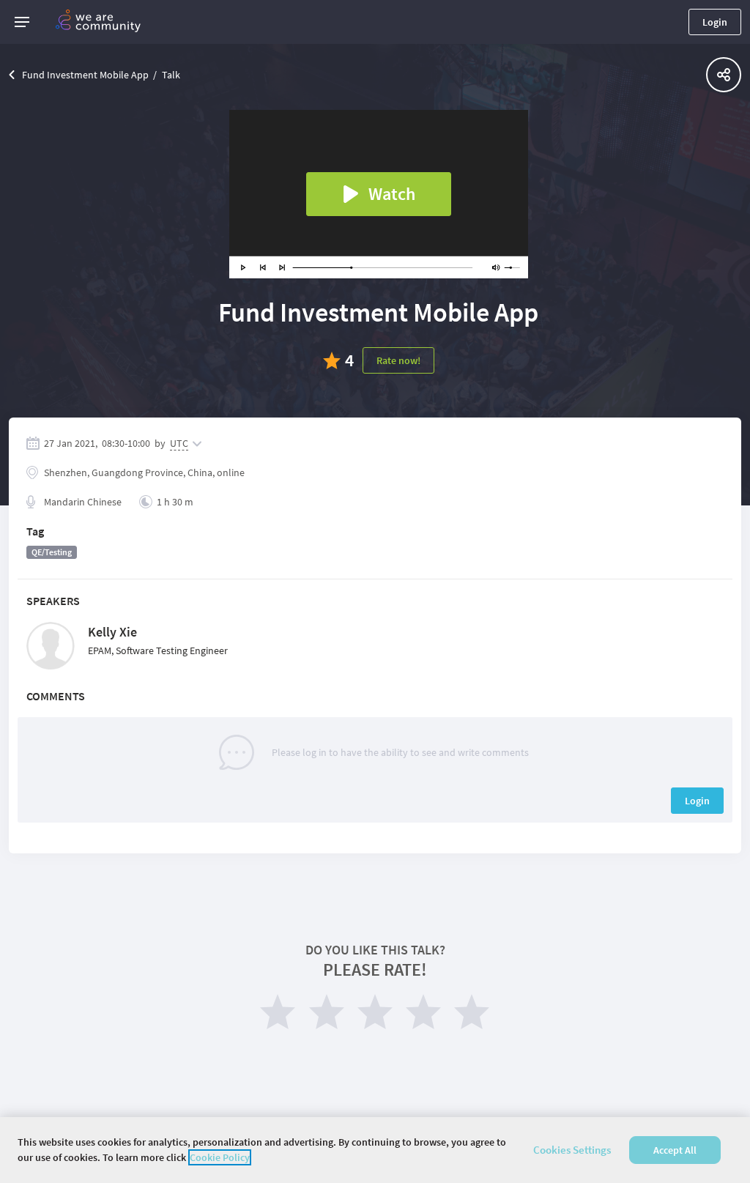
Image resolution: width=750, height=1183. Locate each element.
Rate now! (398, 360)
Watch (391, 193)
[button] (22, 22)
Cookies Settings (572, 1150)
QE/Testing (51, 551)
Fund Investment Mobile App (85, 74)
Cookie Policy (220, 1157)
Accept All (675, 1150)
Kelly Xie (112, 631)
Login (714, 22)
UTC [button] (179, 443)
